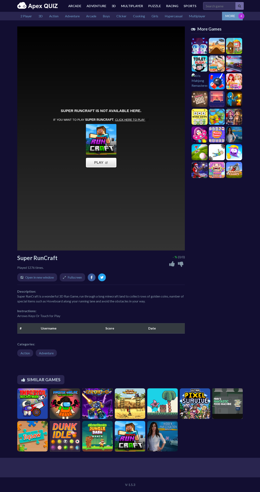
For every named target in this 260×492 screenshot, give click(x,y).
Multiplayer (132, 6)
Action (25, 353)
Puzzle (154, 6)
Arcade (74, 6)
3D (114, 6)
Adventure (96, 6)
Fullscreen (75, 277)
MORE (230, 16)
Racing (172, 6)
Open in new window (39, 277)
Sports (190, 6)
